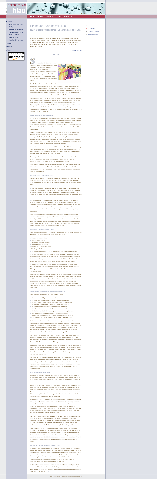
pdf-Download (91, 28)
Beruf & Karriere (13, 35)
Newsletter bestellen (93, 34)
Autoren (40, 16)
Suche (9, 50)
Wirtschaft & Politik (14, 37)
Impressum (68, 16)
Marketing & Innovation (15, 29)
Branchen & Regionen (15, 40)
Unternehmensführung (15, 24)
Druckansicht (91, 25)
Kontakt (58, 16)
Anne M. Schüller (76, 50)
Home (32, 16)
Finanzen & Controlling (15, 32)
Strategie (11, 27)
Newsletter (49, 16)
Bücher (9, 47)
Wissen (9, 43)
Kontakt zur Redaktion (93, 31)
